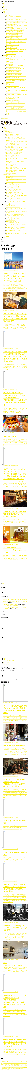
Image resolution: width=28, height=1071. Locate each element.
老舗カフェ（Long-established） (14, 74)
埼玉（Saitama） (10, 52)
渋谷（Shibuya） (10, 15)
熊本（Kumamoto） (11, 54)
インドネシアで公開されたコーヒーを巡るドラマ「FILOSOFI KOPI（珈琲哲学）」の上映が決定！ (14, 607)
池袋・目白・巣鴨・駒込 (12, 45)
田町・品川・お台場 (11, 48)
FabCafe (16, 1065)
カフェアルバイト (12, 1067)
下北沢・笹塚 (9, 27)
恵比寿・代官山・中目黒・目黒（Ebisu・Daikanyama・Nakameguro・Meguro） (16, 139)
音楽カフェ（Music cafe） (12, 71)
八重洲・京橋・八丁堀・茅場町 (14, 31)
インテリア (13, 1065)
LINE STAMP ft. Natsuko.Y (12, 86)
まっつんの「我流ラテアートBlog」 (15, 107)
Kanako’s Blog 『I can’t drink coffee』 (15, 106)
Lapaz (4, 1063)
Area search (6, 13)
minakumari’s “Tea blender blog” (13, 93)
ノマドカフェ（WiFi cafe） (13, 67)
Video (4, 115)
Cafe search (6, 55)
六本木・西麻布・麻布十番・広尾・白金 (16, 28)
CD (9, 1064)
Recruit (5, 12)
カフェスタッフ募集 (20, 1067)
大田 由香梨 (4, 1065)
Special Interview (10, 84)
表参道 (25, 1067)
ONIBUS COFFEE (6, 1068)
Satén (10, 1069)
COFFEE (7, 1067)
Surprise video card (10, 88)
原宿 (22, 1064)
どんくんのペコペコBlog (12, 97)
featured (15, 1061)
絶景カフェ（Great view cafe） (14, 73)
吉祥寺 (13, 1068)
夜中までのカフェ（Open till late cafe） (16, 76)
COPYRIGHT (6, 662)
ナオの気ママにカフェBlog (13, 101)
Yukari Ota (8, 1065)
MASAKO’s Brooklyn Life (12, 100)
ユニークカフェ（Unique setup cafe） (15, 62)
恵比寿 (15, 1063)
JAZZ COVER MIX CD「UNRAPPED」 (16, 87)
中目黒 (20, 1068)
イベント (2, 1061)
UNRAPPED (7, 1069)
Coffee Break (6, 83)
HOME (5, 9)
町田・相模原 (9, 46)
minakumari (12, 1063)
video (8, 1064)
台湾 (11, 1068)
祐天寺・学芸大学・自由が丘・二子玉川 (16, 25)
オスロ (2, 1068)
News (4, 11)
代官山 (20, 1064)
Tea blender (20, 1065)
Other (7, 114)
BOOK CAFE (9, 64)
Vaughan (18, 1061)
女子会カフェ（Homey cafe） (13, 70)
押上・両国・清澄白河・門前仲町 (15, 30)
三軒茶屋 (17, 1068)
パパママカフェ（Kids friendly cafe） (15, 68)
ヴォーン (3, 1067)
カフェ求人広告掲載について (10, 661)
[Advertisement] (11, 574)
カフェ (12, 1061)
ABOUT (5, 659)
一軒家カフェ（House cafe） (13, 77)
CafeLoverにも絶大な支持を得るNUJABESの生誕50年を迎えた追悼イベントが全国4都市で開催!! (15, 601)
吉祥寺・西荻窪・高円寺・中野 (14, 36)
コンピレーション (20, 1063)
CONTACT (6, 665)
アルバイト (24, 1068)
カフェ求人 (22, 1061)
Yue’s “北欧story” (10, 98)
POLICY (5, 663)
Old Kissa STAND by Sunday (10, 604)
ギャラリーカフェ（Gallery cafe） (14, 65)
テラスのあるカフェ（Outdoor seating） (16, 79)
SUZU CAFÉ (7, 1063)
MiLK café (2, 1069)
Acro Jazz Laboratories (15, 1064)
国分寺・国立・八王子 (12, 37)
